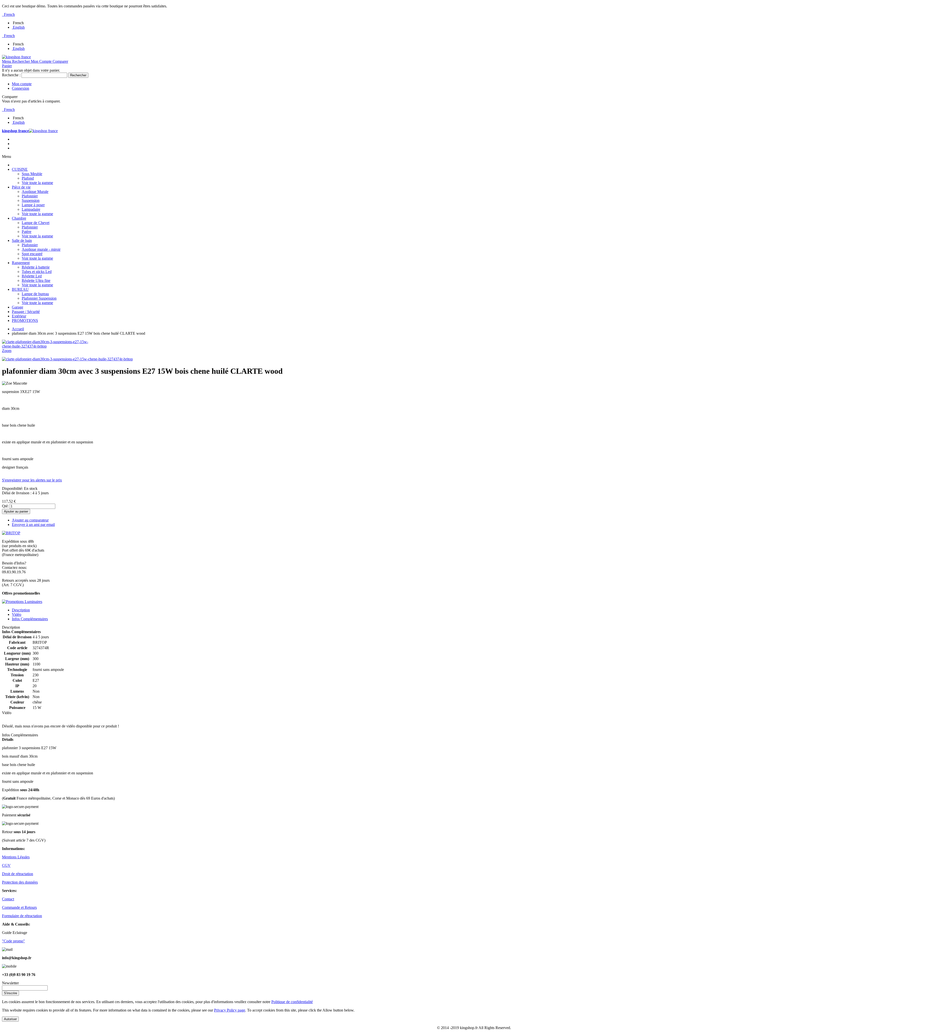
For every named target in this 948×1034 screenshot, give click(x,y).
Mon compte (22, 84)
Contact (8, 899)
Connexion (20, 88)
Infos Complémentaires (30, 619)
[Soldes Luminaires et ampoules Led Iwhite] (22, 602)
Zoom (6, 351)
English (19, 27)
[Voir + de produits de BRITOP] (11, 533)
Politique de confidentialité (292, 1002)
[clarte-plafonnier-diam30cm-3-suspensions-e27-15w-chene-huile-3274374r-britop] (67, 359)
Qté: (5, 506)
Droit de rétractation (17, 874)
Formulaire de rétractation (22, 916)
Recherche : (11, 75)
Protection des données (20, 882)
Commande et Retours (19, 907)
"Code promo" (13, 941)
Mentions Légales (16, 857)
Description (21, 610)
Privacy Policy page (229, 1010)
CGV (6, 865)
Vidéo (16, 614)
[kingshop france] (16, 57)
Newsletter (10, 983)
